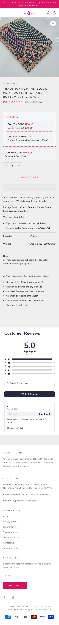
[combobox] (51, 383)
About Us (8, 516)
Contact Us (8, 542)
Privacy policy (9, 521)
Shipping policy (10, 532)
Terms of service (11, 537)
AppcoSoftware (42, 609)
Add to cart (29, 177)
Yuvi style (10, 83)
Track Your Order (11, 548)
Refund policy (10, 526)
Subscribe (15, 585)
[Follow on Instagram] (12, 597)
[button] (29, 187)
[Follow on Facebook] (4, 597)
